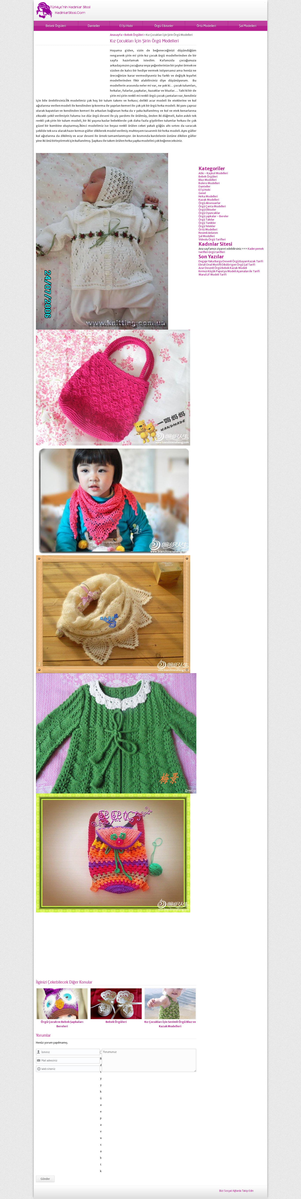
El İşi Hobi (126, 26)
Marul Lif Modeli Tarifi (213, 274)
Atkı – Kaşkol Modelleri (213, 173)
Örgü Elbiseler (163, 26)
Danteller (94, 26)
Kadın (251, 248)
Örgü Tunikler (207, 223)
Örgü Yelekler (207, 226)
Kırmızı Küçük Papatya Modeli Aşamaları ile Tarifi (229, 271)
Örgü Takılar (206, 219)
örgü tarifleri (217, 252)
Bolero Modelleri (209, 183)
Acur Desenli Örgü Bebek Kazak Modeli (223, 268)
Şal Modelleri (247, 26)
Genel (202, 193)
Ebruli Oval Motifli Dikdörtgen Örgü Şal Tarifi (227, 264)
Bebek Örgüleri (56, 26)
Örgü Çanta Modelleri (212, 206)
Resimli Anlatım (208, 232)
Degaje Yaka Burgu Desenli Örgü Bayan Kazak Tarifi (231, 261)
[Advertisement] (73, 64)
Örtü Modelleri (206, 26)
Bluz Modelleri (208, 179)
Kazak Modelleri (209, 199)
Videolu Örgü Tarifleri (212, 239)
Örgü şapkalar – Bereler (214, 216)
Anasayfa (116, 34)
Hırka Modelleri (208, 196)
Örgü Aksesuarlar (210, 203)
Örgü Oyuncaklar (209, 213)
